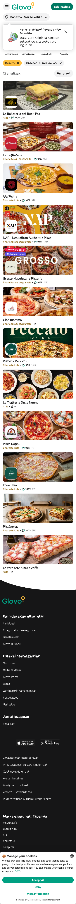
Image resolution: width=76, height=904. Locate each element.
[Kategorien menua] (6, 6)
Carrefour (9, 841)
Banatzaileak (11, 637)
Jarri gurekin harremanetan (19, 690)
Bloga (6, 683)
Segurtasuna (10, 697)
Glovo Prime (10, 677)
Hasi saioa (9, 704)
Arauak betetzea (13, 778)
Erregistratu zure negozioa (19, 630)
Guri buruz (9, 663)
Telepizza (9, 847)
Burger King (10, 828)
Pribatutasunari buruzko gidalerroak (25, 764)
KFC (5, 835)
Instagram (9, 723)
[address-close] (66, 31)
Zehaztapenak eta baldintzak (20, 757)
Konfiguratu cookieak (16, 785)
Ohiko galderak (12, 670)
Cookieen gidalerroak (16, 771)
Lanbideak (9, 623)
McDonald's (10, 822)
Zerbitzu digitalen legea (17, 792)
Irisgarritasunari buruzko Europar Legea (27, 799)
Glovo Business (12, 644)
